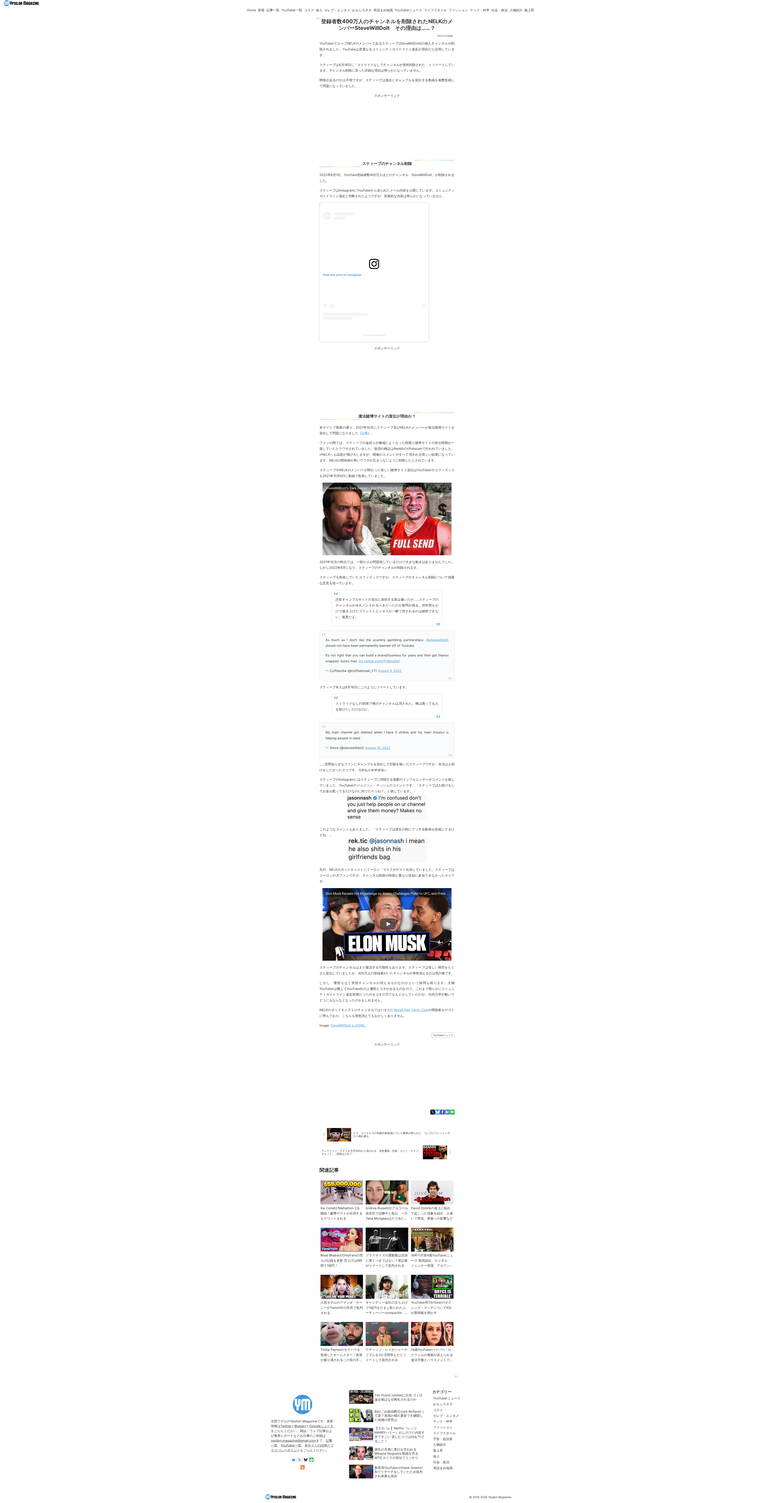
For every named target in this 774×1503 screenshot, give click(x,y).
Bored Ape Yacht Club (411, 1010)
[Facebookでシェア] (442, 1112)
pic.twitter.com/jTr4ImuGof (379, 661)
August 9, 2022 (390, 671)
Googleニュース (321, 1426)
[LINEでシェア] (452, 1112)
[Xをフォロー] (300, 1459)
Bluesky (300, 1426)
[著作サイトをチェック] (293, 1459)
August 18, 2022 (377, 748)
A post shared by (374, 335)
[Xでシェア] (432, 1112)
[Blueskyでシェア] (437, 1112)
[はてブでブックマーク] (447, 1112)
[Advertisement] (387, 127)
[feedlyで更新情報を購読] (311, 1459)
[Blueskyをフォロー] (305, 1459)
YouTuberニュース (443, 1035)
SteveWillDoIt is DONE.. (348, 1025)
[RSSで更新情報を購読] (302, 1467)
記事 (364, 433)
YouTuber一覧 (291, 1445)
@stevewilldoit (437, 640)
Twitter (286, 1426)
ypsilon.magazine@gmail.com (293, 1440)
